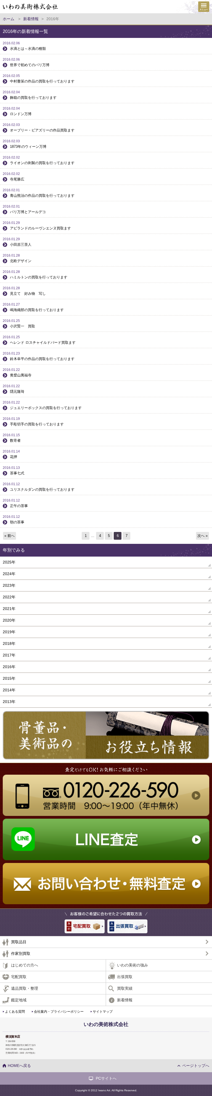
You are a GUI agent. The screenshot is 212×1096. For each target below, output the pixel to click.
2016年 (9, 667)
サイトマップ (103, 1012)
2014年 (9, 690)
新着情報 (124, 1000)
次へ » (202, 536)
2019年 (9, 632)
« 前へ (9, 536)
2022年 (9, 597)
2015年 (9, 678)
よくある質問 (15, 1012)
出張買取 (124, 976)
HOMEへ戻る (19, 1065)
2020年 (9, 620)
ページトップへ (195, 1065)
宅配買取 (18, 976)
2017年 (9, 655)
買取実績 (124, 988)
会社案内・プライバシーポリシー (59, 1012)
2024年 (9, 574)
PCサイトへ (106, 1078)
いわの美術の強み (132, 965)
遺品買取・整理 (24, 988)
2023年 (9, 585)
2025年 (9, 562)
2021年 (9, 608)
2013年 (9, 701)
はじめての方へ (24, 965)
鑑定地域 (18, 1000)
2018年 (9, 643)
